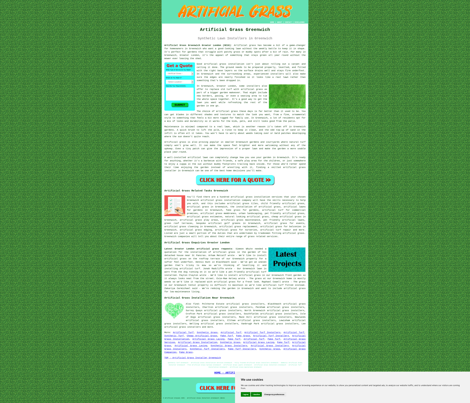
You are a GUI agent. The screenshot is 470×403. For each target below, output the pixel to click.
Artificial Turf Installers (262, 332)
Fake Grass (243, 336)
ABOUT (279, 22)
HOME (272, 22)
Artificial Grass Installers (270, 345)
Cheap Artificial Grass (202, 336)
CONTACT (288, 22)
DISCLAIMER (299, 22)
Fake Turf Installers (242, 349)
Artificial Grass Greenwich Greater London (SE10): (198, 45)
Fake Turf (226, 336)
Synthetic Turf (174, 336)
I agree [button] (245, 394)
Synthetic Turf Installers (207, 349)
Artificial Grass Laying (208, 339)
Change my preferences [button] (274, 394)
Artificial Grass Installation (197, 342)
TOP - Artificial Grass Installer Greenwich (192, 358)
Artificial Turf (183, 332)
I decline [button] (256, 394)
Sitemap (166, 380)
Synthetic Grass (207, 332)
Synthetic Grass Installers (229, 345)
